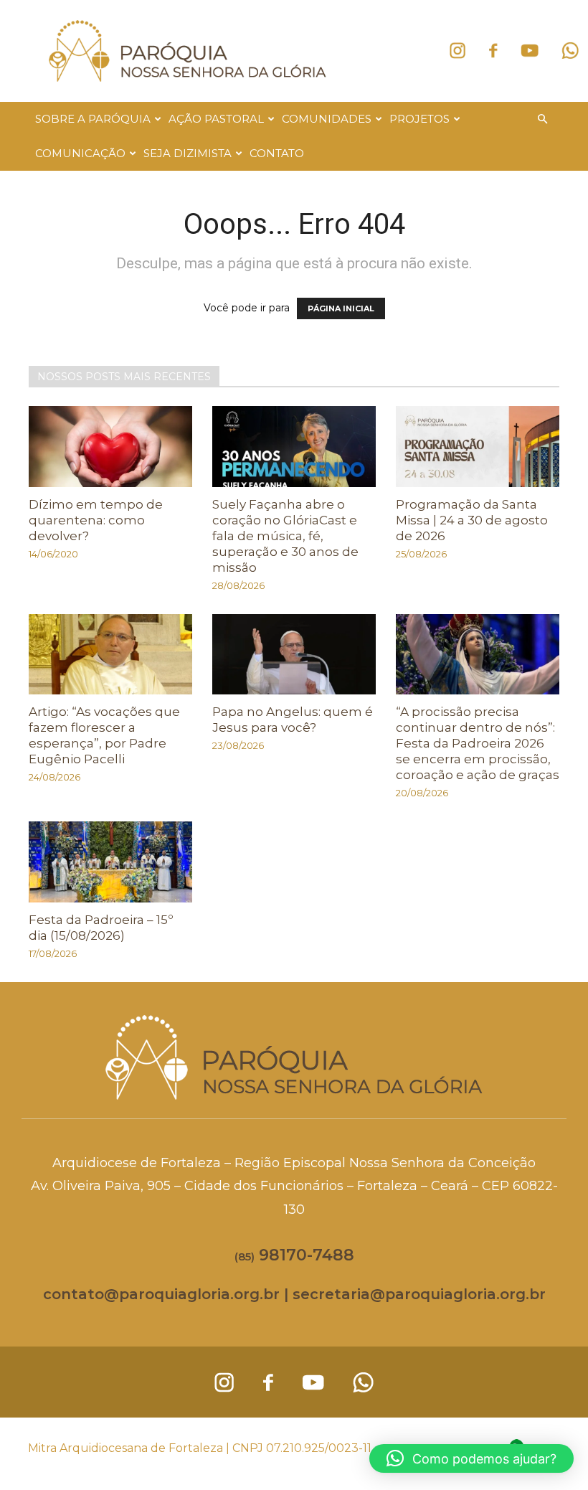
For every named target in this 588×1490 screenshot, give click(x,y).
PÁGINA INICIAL (341, 308)
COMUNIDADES (326, 119)
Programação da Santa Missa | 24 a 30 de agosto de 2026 (472, 520)
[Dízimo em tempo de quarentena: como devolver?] (110, 446)
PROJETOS (419, 119)
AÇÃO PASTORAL (216, 119)
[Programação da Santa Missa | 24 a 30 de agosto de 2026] (477, 446)
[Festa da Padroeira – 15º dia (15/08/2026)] (110, 861)
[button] (542, 119)
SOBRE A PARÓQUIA (93, 119)
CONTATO (277, 153)
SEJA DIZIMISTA (187, 153)
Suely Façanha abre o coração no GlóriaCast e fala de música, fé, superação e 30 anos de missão (285, 536)
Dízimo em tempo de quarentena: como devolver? (96, 520)
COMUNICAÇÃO (80, 153)
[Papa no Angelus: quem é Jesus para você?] (294, 654)
